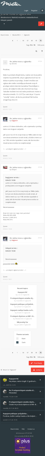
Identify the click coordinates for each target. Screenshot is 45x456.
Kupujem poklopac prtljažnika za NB (22, 304)
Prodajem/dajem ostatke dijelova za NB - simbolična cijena (22, 298)
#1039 (40, 238)
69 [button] (36, 40)
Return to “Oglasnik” (9, 370)
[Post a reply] (41, 23)
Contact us (31, 429)
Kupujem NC (22, 292)
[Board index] (11, 3)
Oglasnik (27, 35)
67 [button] (27, 40)
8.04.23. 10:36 (7, 158)
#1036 (40, 61)
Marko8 (15, 17)
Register (34, 10)
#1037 (40, 118)
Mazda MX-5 (16, 35)
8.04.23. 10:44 (7, 229)
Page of (30, 45)
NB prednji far (22, 322)
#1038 (40, 167)
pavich (9, 20)
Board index (5, 35)
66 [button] (23, 40)
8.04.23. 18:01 (7, 279)
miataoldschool (32, 17)
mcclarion (22, 17)
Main (24, 338)
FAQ (23, 429)
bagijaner (15, 120)
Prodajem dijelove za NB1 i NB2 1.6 (22, 316)
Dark (24, 342)
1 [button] (17, 40)
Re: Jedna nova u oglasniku (20, 61)
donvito (14, 64)
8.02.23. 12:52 (7, 109)
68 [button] (32, 40)
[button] (12, 40)
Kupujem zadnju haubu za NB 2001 (22, 310)
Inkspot (3, 20)
